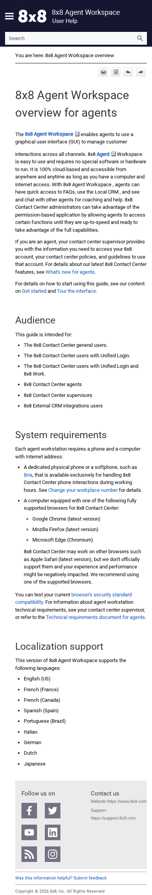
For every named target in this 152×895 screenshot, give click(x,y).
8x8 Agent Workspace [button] (49, 134)
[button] (140, 38)
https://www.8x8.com (127, 801)
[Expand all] (115, 72)
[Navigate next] (140, 72)
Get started (34, 291)
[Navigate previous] (128, 72)
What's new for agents (70, 272)
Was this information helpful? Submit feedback (61, 878)
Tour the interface (76, 291)
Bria (28, 475)
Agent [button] (103, 154)
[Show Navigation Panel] (9, 16)
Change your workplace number (83, 490)
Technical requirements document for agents (95, 617)
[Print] (103, 72)
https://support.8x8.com (113, 818)
